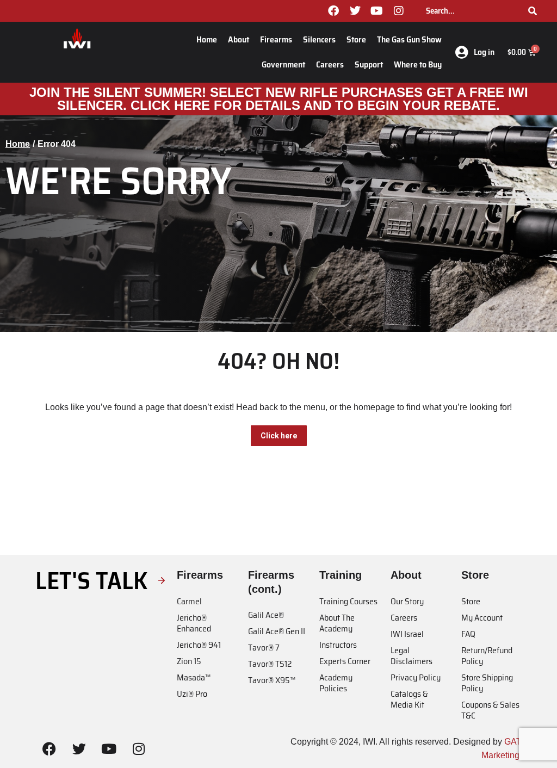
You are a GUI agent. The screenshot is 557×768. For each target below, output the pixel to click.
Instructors (338, 645)
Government (283, 64)
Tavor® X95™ (271, 680)
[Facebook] (333, 11)
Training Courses (348, 601)
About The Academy (337, 623)
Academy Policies (335, 683)
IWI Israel (407, 634)
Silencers (319, 39)
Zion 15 (189, 661)
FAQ (468, 634)
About (238, 39)
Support (369, 64)
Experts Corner (344, 661)
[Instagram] (399, 11)
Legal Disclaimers (411, 655)
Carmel (189, 601)
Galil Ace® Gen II (276, 631)
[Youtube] (377, 11)
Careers (330, 64)
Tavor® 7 (264, 647)
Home (206, 39)
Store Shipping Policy (487, 683)
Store (356, 39)
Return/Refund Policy (486, 655)
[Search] (532, 11)
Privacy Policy (416, 677)
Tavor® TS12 (270, 664)
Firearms (276, 39)
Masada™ (194, 677)
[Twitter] (355, 11)
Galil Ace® (266, 615)
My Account (482, 617)
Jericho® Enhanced (194, 623)
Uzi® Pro (192, 694)
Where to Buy (418, 64)
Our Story (407, 601)
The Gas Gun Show (409, 39)
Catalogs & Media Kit (409, 699)
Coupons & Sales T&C (490, 710)
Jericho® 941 (199, 645)
